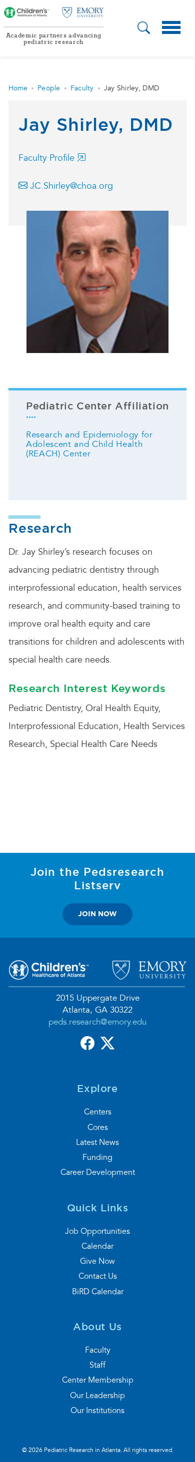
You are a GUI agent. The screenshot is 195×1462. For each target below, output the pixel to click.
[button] (144, 28)
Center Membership (98, 1380)
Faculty (82, 88)
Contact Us (97, 1276)
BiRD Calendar (98, 1292)
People (49, 88)
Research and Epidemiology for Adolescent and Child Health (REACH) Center (89, 444)
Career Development (97, 1172)
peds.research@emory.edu (97, 1022)
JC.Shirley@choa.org (70, 186)
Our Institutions (97, 1411)
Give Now (97, 1261)
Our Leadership (97, 1396)
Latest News (97, 1142)
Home (18, 88)
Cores (98, 1127)
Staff (98, 1365)
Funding (97, 1157)
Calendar (98, 1246)
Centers (98, 1112)
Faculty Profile (47, 158)
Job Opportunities (97, 1231)
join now (97, 913)
